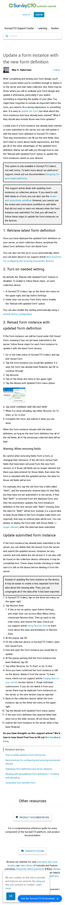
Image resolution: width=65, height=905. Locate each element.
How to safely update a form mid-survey (26, 755)
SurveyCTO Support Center (19, 28)
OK (10, 896)
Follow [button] (56, 70)
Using (37, 625)
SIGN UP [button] (26, 14)
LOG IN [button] (39, 14)
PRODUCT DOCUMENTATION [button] (34, 817)
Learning (42, 28)
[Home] (32, 5)
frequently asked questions (30, 869)
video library (26, 865)
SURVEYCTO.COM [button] (34, 851)
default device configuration (17, 314)
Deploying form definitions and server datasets (29, 769)
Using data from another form (20, 782)
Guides (55, 28)
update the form (29, 111)
